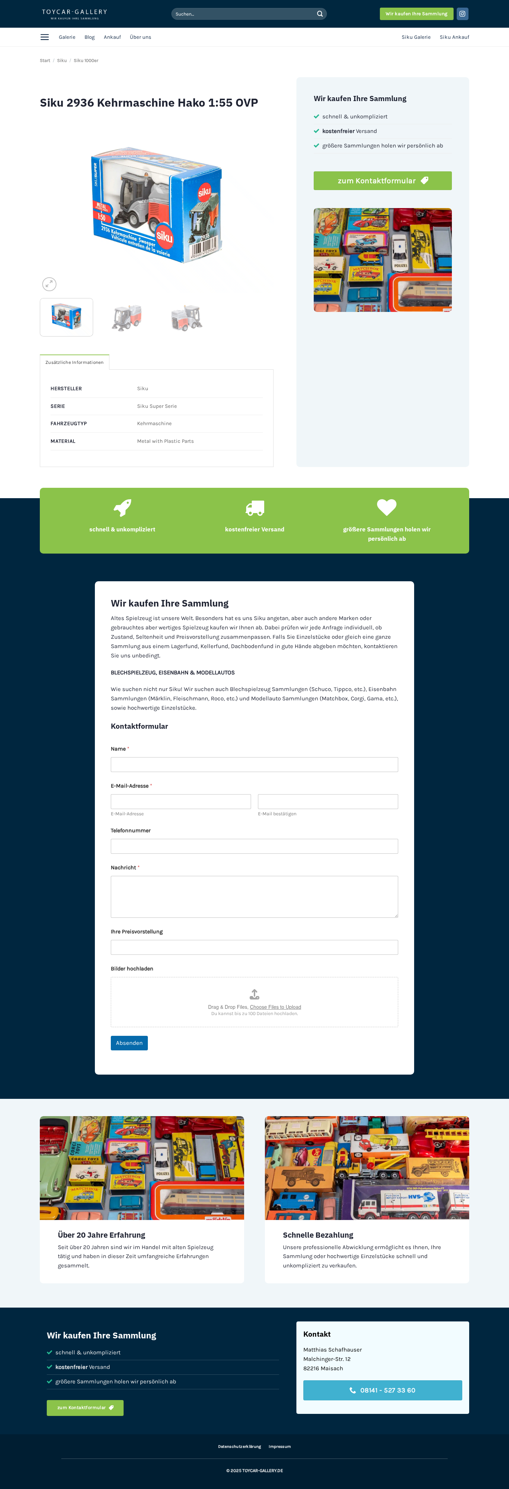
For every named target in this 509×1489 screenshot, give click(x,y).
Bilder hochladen (132, 968)
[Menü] (45, 37)
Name (120, 748)
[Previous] (53, 205)
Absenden (129, 1042)
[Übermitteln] (320, 14)
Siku (62, 60)
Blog (89, 37)
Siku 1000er (86, 60)
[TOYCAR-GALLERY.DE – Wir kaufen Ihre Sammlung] (74, 14)
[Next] (260, 205)
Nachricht (125, 867)
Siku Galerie (416, 37)
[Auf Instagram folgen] (463, 14)
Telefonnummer (131, 830)
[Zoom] (49, 284)
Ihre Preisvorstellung (137, 931)
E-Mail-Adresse (127, 814)
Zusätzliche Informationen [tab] (74, 362)
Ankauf (112, 37)
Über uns (140, 37)
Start (45, 60)
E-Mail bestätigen (277, 814)
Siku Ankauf (454, 37)
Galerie (67, 37)
